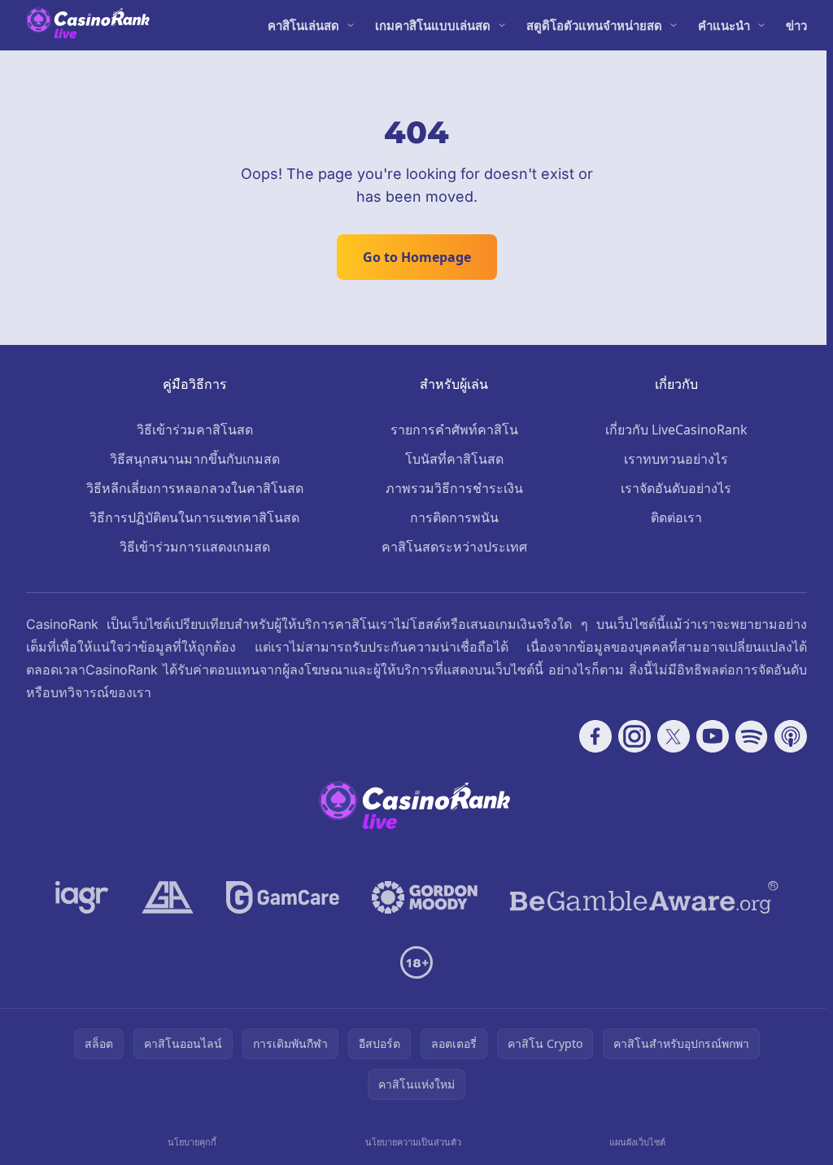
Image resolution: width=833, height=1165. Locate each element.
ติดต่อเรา (676, 517)
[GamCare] (282, 897)
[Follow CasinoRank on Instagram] (634, 736)
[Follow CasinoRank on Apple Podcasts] (790, 736)
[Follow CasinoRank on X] (673, 736)
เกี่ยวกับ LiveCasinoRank (676, 430)
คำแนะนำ (724, 25)
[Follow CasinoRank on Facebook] (595, 736)
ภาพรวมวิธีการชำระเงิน (454, 488)
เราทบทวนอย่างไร (676, 459)
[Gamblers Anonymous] (168, 897)
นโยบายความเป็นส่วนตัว (413, 1142)
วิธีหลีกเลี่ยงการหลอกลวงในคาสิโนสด (194, 488)
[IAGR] (82, 897)
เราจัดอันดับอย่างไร (676, 488)
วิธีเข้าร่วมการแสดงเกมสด (195, 547)
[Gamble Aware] (644, 897)
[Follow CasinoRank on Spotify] (751, 736)
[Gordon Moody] (425, 897)
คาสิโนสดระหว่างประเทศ (454, 547)
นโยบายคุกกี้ (192, 1142)
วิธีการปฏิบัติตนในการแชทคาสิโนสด (194, 517)
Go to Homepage (417, 257)
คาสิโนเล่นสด (303, 25)
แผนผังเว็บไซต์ (637, 1142)
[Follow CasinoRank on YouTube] (712, 736)
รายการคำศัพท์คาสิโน (454, 430)
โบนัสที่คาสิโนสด (454, 459)
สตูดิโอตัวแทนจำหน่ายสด (594, 25)
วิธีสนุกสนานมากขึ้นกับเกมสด (195, 459)
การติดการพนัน (454, 517)
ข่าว (796, 25)
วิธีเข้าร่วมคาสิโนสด (195, 430)
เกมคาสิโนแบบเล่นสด (433, 25)
